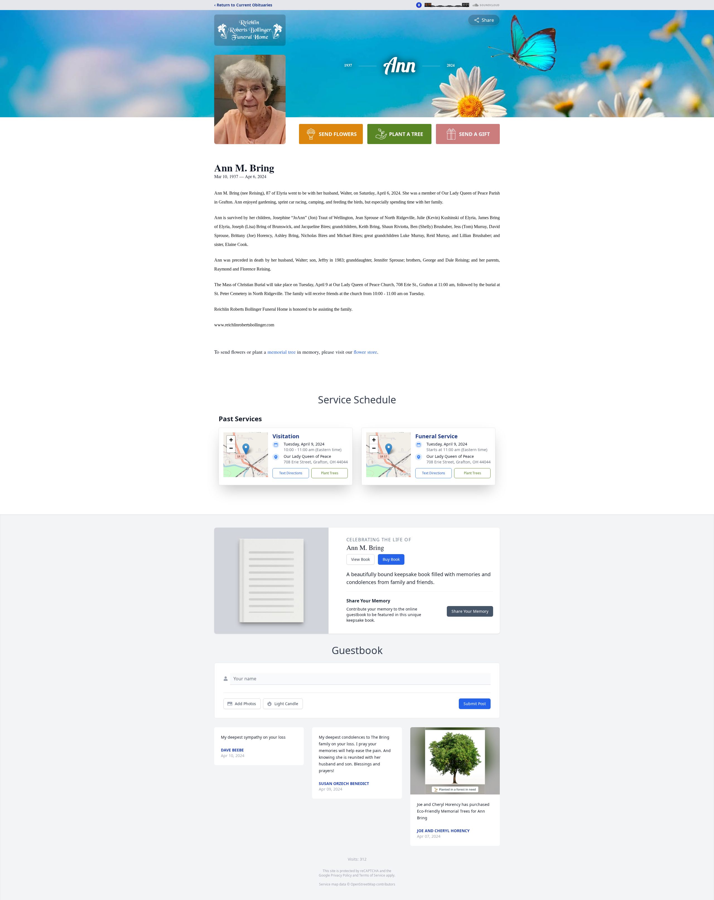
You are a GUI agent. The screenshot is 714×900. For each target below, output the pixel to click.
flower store (365, 351)
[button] (245, 449)
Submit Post (475, 703)
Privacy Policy (341, 875)
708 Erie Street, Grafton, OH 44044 (316, 462)
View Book (360, 559)
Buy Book (391, 559)
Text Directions (290, 473)
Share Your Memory (470, 611)
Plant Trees (329, 473)
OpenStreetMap (363, 884)
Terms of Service (372, 875)
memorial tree (281, 351)
